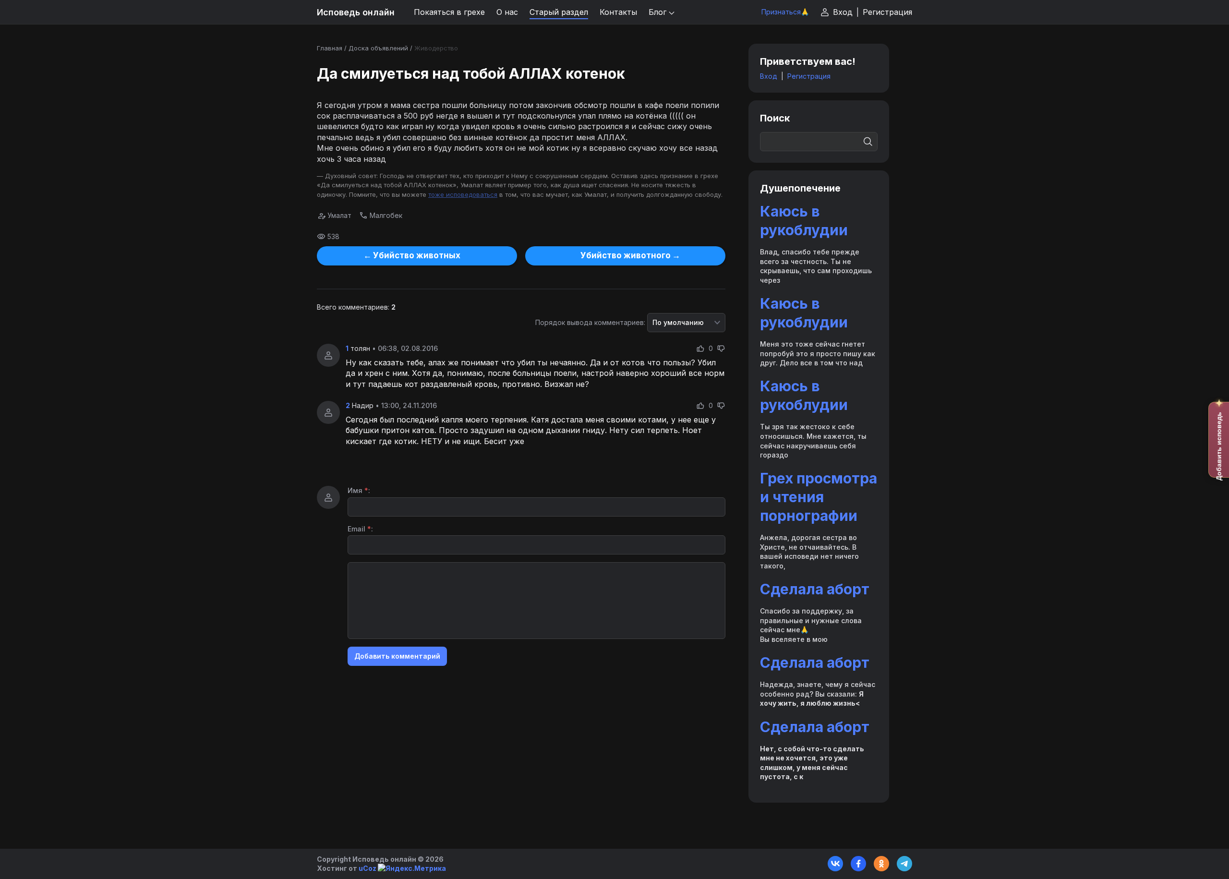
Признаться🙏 (785, 12)
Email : (360, 529)
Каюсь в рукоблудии (804, 221)
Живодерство (436, 48)
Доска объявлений (378, 48)
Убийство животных (416, 255)
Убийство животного (625, 255)
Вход (843, 12)
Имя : (359, 490)
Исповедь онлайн (356, 12)
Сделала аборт (814, 589)
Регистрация (887, 12)
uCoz (367, 868)
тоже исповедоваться (462, 194)
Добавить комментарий (397, 656)
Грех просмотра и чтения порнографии (818, 497)
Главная (329, 48)
